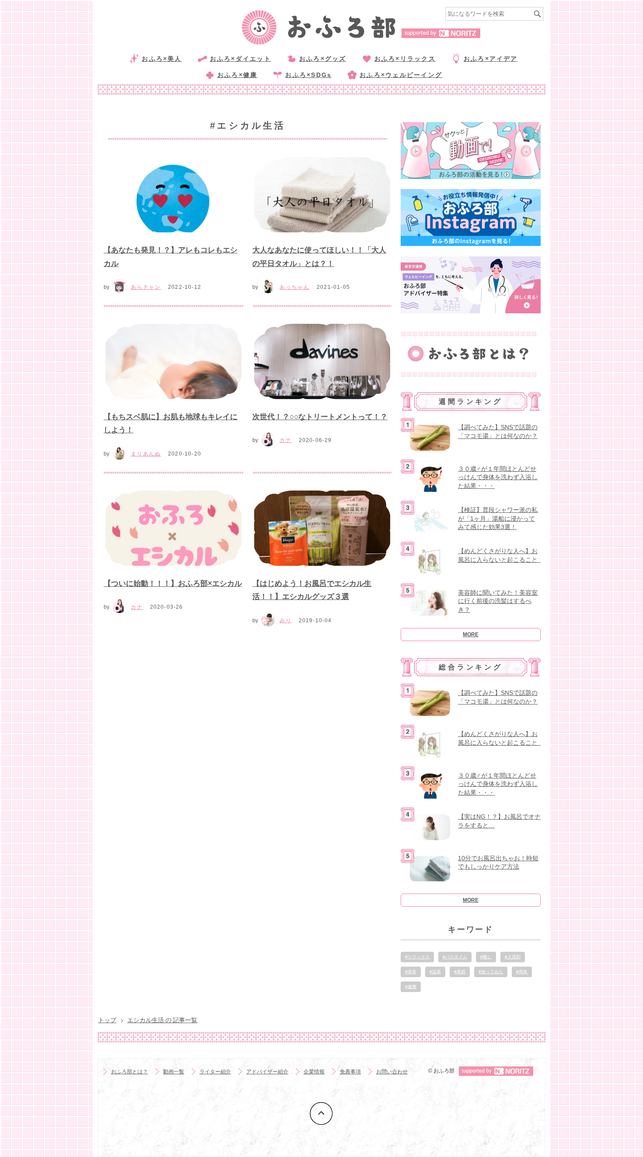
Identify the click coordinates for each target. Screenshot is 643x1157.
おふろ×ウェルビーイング (401, 74)
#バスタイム (455, 956)
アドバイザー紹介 (267, 1072)
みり (286, 620)
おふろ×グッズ (322, 58)
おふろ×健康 (237, 74)
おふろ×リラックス (405, 58)
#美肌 (459, 971)
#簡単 (522, 971)
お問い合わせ (392, 1072)
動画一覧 (173, 1072)
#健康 (410, 986)
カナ (286, 440)
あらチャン (146, 287)
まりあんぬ (146, 454)
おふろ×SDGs (308, 74)
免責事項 (350, 1072)
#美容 (410, 971)
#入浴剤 (513, 956)
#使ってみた (491, 971)
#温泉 (435, 971)
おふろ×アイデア (491, 58)
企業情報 (314, 1072)
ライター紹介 (215, 1072)
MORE (471, 634)
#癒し (486, 956)
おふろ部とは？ (129, 1072)
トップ (107, 1020)
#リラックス (417, 956)
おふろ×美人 (162, 58)
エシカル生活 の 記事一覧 (162, 1020)
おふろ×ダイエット (240, 58)
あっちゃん (295, 287)
